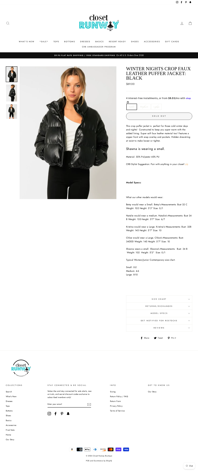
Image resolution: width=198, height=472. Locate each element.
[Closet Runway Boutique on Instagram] (49, 413)
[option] (99, 55)
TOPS (56, 41)
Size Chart (159, 299)
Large (156, 106)
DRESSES (85, 41)
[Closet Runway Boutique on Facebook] (55, 413)
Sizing (113, 391)
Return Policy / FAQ (119, 396)
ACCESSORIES (152, 41)
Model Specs (159, 313)
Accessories (11, 425)
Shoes (8, 415)
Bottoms (9, 410)
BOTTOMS (69, 41)
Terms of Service (117, 410)
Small (132, 106)
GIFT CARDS (172, 41)
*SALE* (44, 41)
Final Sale (10, 429)
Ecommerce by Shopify (103, 460)
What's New (11, 396)
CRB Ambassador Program (99, 46)
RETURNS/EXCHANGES (159, 306)
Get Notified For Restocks (159, 320)
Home (8, 434)
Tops (8, 405)
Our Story (10, 439)
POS (87, 460)
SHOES (135, 41)
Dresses (9, 401)
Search (9, 391)
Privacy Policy (116, 405)
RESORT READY (117, 41)
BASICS (99, 41)
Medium (144, 106)
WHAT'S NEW (26, 41)
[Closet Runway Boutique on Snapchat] (68, 413)
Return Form (115, 401)
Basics (8, 420)
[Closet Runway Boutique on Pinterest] (62, 413)
